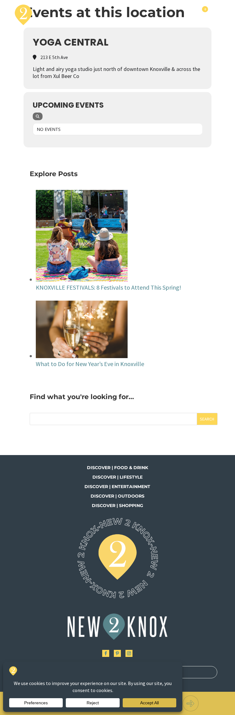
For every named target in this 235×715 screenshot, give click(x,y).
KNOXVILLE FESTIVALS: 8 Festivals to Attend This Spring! (108, 287)
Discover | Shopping (117, 505)
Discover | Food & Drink (117, 467)
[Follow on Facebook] (105, 653)
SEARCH (207, 419)
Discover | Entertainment (117, 486)
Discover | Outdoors (117, 496)
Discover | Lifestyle (117, 477)
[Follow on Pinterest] (117, 653)
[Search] (38, 116)
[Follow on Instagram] (128, 653)
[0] (204, 14)
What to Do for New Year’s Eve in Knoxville (90, 364)
